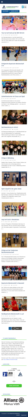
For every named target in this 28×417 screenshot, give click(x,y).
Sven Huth (15, 35)
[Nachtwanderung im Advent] (14, 117)
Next (17, 328)
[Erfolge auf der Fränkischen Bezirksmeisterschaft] (14, 240)
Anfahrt (18, 415)
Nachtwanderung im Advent (9, 127)
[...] (8, 42)
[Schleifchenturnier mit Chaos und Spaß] (14, 86)
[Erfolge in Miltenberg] (14, 147)
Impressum (24, 415)
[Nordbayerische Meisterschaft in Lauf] (14, 303)
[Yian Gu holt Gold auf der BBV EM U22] (14, 22)
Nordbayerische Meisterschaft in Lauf (12, 314)
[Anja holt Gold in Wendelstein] (14, 209)
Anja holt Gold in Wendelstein (10, 219)
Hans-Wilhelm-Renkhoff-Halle (10, 359)
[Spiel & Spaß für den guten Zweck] (14, 178)
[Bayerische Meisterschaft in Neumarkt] (14, 273)
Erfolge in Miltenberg (7, 158)
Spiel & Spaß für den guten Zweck (11, 189)
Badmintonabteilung (14, 413)
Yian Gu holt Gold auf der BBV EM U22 (12, 33)
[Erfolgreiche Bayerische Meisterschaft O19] (14, 53)
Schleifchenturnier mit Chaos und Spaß (13, 96)
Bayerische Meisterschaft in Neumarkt (12, 283)
